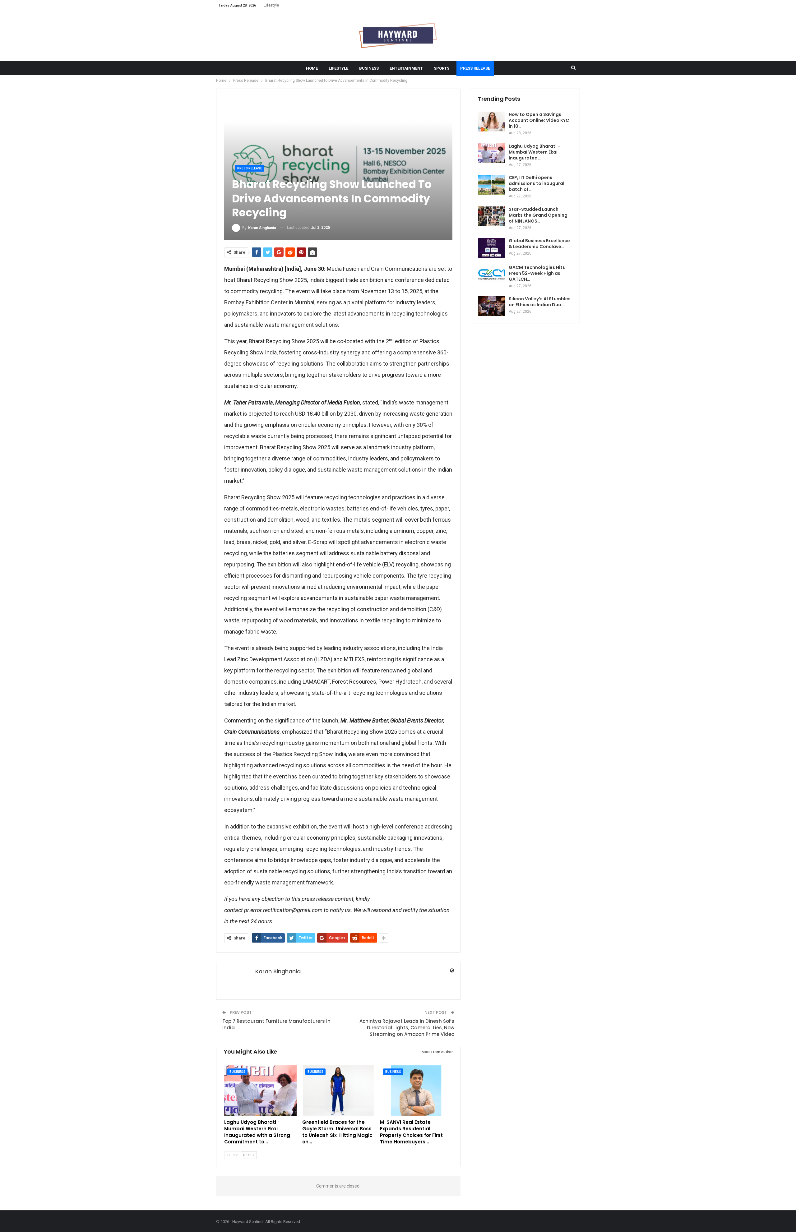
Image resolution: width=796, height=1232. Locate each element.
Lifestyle (271, 5)
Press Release (475, 68)
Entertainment (406, 68)
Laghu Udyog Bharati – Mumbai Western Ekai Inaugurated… (535, 152)
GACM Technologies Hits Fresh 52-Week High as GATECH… (537, 273)
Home (312, 68)
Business (369, 68)
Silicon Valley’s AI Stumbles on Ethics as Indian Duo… (540, 302)
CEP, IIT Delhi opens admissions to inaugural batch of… (536, 183)
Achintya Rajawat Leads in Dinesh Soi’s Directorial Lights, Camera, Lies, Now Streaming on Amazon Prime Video (406, 1027)
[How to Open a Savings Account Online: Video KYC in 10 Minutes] (491, 122)
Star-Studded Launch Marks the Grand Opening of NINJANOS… (538, 215)
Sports (441, 68)
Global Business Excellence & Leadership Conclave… (539, 244)
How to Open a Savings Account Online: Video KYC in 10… (539, 120)
